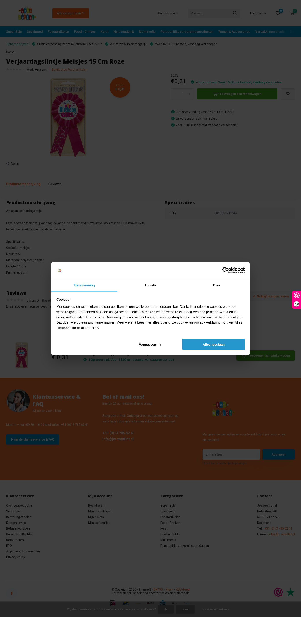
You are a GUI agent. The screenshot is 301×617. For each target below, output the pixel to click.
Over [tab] (216, 285)
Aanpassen (147, 344)
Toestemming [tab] (84, 285)
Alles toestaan (214, 344)
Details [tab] (150, 285)
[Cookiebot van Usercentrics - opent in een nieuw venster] (225, 270)
